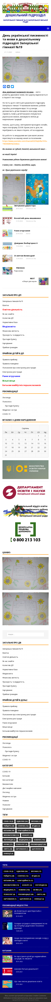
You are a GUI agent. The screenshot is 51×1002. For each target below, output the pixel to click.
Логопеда (6, 397)
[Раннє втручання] (7, 235)
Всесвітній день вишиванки (27, 218)
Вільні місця (8, 380)
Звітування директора (25, 205)
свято (8, 849)
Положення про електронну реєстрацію (19, 368)
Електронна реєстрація (12, 372)
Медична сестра (9, 796)
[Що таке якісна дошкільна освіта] (7, 986)
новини (39, 840)
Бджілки (22, 821)
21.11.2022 (8, 52)
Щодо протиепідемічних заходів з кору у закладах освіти (31, 939)
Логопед (6, 792)
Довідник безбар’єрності (26, 243)
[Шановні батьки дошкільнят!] (7, 974)
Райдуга (9, 826)
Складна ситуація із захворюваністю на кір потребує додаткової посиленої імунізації (30, 925)
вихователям (11, 835)
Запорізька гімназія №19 (12, 301)
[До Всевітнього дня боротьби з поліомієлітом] (7, 916)
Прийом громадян (10, 347)
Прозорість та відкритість (13, 335)
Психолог (6, 805)
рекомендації (38, 844)
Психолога (6, 401)
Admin (17, 52)
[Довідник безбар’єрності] (7, 248)
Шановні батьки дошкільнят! (26, 969)
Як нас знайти (8, 314)
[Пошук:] (25, 634)
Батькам (6, 776)
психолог (21, 844)
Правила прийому (9, 359)
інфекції (8, 853)
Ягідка (36, 826)
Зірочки (36, 821)
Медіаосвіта (8, 326)
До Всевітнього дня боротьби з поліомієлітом (27, 912)
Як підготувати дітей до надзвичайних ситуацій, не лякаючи (30, 957)
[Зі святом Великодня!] (7, 260)
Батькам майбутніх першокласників (21, 385)
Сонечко (23, 826)
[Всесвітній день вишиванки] (7, 223)
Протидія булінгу (9, 339)
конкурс (27, 835)
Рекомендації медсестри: (15, 905)
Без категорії (7, 780)
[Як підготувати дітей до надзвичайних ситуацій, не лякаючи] (7, 961)
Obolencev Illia (31, 208)
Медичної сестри (9, 410)
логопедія (9, 840)
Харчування (7, 343)
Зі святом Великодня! (24, 255)
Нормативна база (9, 322)
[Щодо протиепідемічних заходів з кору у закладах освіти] (7, 943)
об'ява (8, 844)
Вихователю (7, 784)
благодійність (25, 830)
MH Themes (36, 1000)
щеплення (37, 849)
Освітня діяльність (12, 309)
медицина (24, 840)
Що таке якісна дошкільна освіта (28, 981)
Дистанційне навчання (11, 788)
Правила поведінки (10, 363)
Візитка (5, 305)
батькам (9, 830)
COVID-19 (6, 414)
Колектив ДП (7, 318)
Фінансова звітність (10, 331)
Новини (5, 800)
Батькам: (7, 950)
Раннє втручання (22, 230)
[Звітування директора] (7, 210)
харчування (22, 849)
